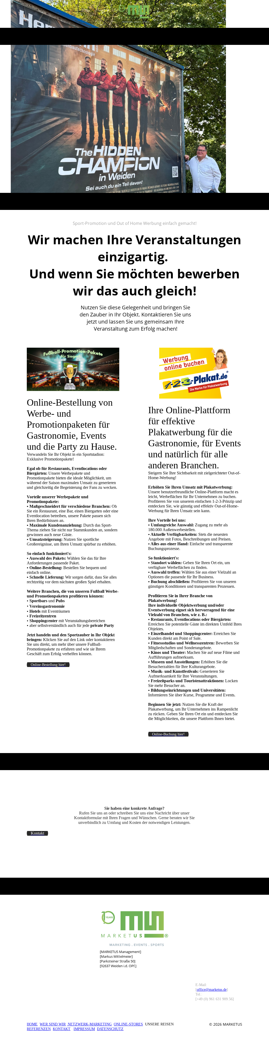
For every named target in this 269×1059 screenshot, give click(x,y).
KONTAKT (61, 1029)
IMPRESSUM (84, 1029)
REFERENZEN (39, 1029)
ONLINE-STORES (128, 1024)
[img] (135, 14)
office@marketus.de (212, 990)
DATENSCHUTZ (110, 1029)
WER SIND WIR (53, 1024)
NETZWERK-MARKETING (89, 1024)
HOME (32, 1024)
